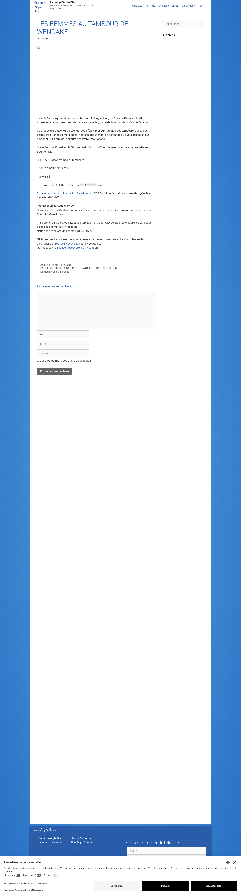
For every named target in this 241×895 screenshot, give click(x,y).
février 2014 (170, 669)
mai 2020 (168, 364)
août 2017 (168, 514)
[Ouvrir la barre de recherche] (207, 6)
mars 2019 (169, 429)
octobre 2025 (170, 94)
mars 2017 (169, 539)
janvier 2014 (170, 674)
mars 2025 (169, 114)
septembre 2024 (172, 144)
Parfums (150, 5)
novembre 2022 (172, 249)
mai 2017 (168, 529)
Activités (45, 264)
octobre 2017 (170, 504)
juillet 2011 (169, 790)
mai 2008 (168, 814)
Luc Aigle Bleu (45, 829)
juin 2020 (168, 359)
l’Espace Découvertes (67, 243)
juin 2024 (168, 159)
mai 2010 (168, 800)
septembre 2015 (172, 604)
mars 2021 (169, 314)
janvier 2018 (170, 489)
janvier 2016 (170, 584)
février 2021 (170, 319)
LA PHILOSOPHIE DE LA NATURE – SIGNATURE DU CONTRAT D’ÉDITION (78, 268)
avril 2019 (168, 424)
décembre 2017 (172, 494)
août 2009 (168, 810)
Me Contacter (189, 5)
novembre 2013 (172, 684)
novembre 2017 (172, 499)
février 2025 (170, 119)
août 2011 (168, 784)
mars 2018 (169, 479)
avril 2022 (168, 274)
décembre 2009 (172, 804)
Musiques (163, 5)
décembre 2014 (172, 634)
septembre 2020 (172, 344)
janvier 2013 (170, 729)
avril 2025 (168, 109)
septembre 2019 (172, 399)
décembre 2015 (172, 589)
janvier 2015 (170, 629)
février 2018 (170, 484)
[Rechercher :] (183, 23)
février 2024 (170, 179)
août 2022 (168, 264)
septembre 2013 (172, 694)
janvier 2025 (170, 124)
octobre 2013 (170, 689)
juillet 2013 (169, 704)
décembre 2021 (172, 284)
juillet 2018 (169, 464)
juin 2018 (168, 469)
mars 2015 (169, 619)
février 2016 (170, 579)
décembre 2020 (172, 329)
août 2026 (168, 44)
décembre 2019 (172, 384)
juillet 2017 (169, 519)
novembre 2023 (172, 194)
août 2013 (168, 699)
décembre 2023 (172, 189)
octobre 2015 (170, 599)
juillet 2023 (169, 214)
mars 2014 (169, 664)
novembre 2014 (172, 639)
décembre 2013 (172, 679)
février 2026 (170, 74)
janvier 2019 (170, 434)
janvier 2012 (170, 774)
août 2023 (168, 209)
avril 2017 (168, 534)
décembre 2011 (172, 780)
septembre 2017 (172, 509)
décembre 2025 (172, 84)
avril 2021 (168, 309)
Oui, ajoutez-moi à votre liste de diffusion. (65, 360)
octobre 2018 (170, 449)
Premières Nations (61, 264)
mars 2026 (169, 69)
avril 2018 (168, 474)
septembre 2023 (172, 204)
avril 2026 (168, 64)
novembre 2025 (172, 89)
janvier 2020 (170, 379)
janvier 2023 (170, 239)
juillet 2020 (169, 354)
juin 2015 (168, 614)
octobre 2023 (170, 199)
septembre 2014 (172, 649)
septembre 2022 (172, 259)
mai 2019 (168, 419)
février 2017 (170, 544)
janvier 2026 (170, 79)
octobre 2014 (170, 644)
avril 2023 (168, 229)
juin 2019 (168, 414)
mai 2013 (168, 714)
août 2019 (168, 404)
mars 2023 (169, 234)
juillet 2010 (169, 794)
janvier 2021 (170, 324)
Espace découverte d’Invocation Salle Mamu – (65, 193)
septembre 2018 (172, 454)
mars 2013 (169, 719)
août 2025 (168, 104)
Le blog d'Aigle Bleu (63, 2)
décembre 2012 (172, 734)
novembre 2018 (172, 444)
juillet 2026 (169, 49)
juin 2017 (168, 524)
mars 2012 (169, 764)
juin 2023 (168, 219)
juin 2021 (168, 299)
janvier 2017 (170, 549)
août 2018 (168, 459)
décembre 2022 (172, 244)
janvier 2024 (170, 184)
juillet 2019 (169, 409)
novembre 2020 (172, 334)
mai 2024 (168, 164)
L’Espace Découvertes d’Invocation (76, 247)
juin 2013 (168, 709)
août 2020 (168, 349)
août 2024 (168, 149)
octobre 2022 (170, 254)
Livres (175, 5)
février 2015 (170, 624)
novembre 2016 (172, 559)
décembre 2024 (172, 129)
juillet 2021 (169, 294)
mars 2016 (169, 574)
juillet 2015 (169, 609)
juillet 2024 (169, 154)
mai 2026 (168, 59)
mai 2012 (168, 754)
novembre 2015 (172, 594)
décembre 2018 (172, 439)
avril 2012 (168, 759)
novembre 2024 (172, 134)
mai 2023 (168, 224)
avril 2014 (168, 659)
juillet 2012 (169, 744)
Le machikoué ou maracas (54, 271)
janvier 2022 (170, 279)
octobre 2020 (170, 339)
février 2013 (170, 724)
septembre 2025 (172, 99)
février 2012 (170, 770)
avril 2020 (168, 369)
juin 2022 (168, 269)
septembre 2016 (172, 564)
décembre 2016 (172, 554)
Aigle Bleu (137, 5)
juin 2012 (168, 749)
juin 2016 (168, 569)
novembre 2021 (172, 289)
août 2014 (168, 654)
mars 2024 (169, 174)
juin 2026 (168, 54)
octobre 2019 (170, 394)
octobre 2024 (170, 139)
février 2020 (170, 374)
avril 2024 (168, 169)
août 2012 (168, 739)
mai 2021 (168, 304)
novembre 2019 (172, 389)
